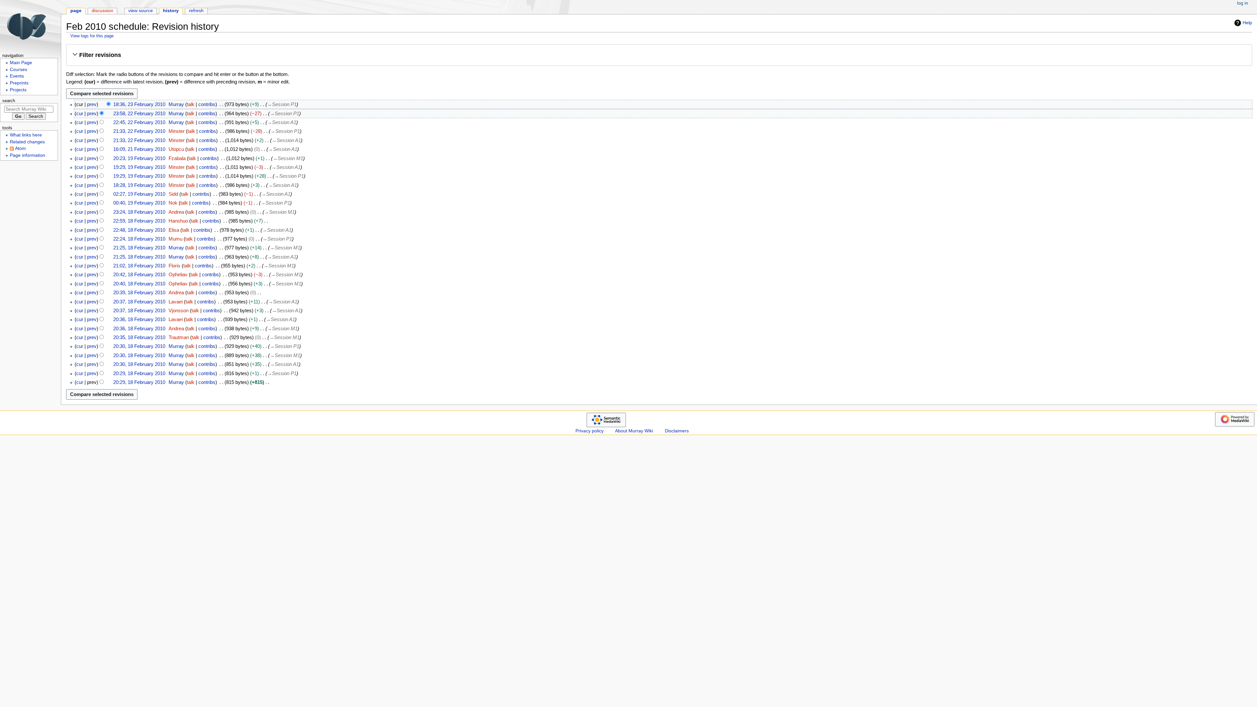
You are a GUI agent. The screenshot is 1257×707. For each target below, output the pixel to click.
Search (8, 101)
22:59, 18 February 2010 (139, 221)
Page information (27, 155)
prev (92, 104)
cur (79, 113)
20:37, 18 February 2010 (139, 301)
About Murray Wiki (634, 430)
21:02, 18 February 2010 (139, 265)
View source (140, 10)
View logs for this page (92, 35)
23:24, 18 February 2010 (139, 212)
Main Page (21, 62)
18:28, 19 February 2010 (139, 185)
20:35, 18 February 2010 (139, 337)
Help (1247, 22)
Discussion (102, 10)
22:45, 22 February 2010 (139, 122)
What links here (26, 135)
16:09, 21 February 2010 (139, 149)
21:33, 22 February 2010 (139, 131)
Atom (20, 148)
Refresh (196, 10)
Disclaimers (677, 430)
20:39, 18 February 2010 (139, 292)
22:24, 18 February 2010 (139, 239)
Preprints (19, 83)
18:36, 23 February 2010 (139, 104)
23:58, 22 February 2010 (139, 113)
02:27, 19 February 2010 (139, 194)
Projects (18, 89)
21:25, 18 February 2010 (139, 247)
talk (190, 104)
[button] (659, 55)
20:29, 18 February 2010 (139, 373)
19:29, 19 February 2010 (139, 167)
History (171, 10)
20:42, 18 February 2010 (139, 274)
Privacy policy (589, 430)
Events (17, 76)
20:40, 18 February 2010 (139, 283)
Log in (1242, 3)
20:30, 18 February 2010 (139, 346)
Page (76, 10)
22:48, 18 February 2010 (139, 230)
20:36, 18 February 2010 (139, 319)
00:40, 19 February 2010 (139, 203)
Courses (18, 69)
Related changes (27, 141)
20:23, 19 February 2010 (139, 158)
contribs (206, 104)
